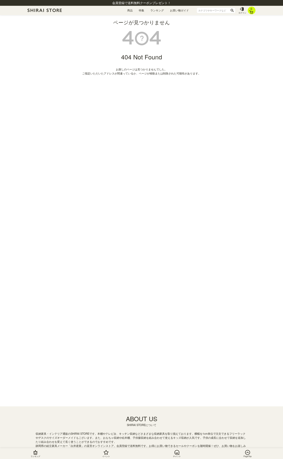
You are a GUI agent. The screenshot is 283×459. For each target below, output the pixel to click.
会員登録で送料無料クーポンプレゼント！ (141, 3)
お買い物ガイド (179, 10)
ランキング (157, 10)
